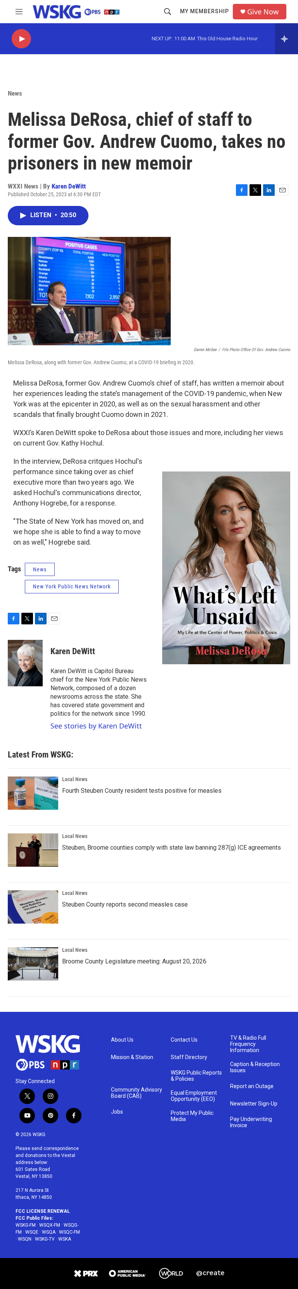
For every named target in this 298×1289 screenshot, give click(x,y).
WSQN (24, 1239)
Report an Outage (252, 1086)
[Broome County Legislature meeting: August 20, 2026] (33, 963)
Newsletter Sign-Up (253, 1104)
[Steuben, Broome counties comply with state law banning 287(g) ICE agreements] (33, 850)
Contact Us (184, 1040)
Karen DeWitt (69, 186)
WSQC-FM (69, 1232)
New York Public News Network (72, 586)
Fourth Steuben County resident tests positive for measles (142, 790)
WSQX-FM (49, 1225)
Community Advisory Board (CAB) (136, 1093)
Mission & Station (132, 1057)
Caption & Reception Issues (255, 1067)
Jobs (117, 1112)
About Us (122, 1040)
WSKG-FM (26, 1225)
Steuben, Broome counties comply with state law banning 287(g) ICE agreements (171, 847)
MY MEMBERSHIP (204, 11)
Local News (74, 779)
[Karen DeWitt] (25, 663)
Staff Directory (189, 1057)
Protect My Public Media (192, 1116)
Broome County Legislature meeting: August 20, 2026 (134, 961)
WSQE (31, 1232)
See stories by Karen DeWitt (96, 725)
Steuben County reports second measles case (125, 904)
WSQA (48, 1232)
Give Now (263, 12)
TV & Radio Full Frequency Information (248, 1044)
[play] (21, 38)
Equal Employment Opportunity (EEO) (194, 1096)
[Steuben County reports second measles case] (33, 907)
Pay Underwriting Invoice (251, 1122)
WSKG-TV (45, 1239)
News (15, 93)
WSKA (64, 1239)
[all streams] (286, 38)
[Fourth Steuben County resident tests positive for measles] (33, 793)
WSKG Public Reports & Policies (196, 1076)
